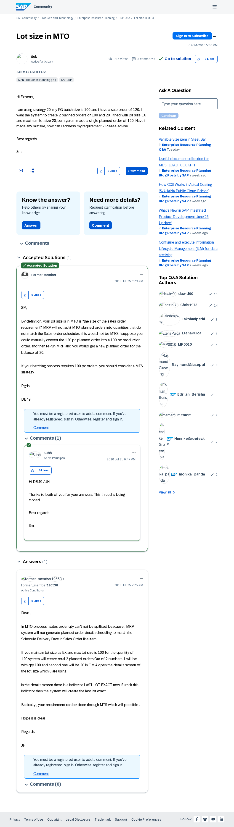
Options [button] (214, 36)
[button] (198, 59)
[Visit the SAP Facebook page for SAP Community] (197, 819)
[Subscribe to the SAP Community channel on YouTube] (213, 819)
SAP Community (26, 18)
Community (43, 6)
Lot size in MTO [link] (144, 18)
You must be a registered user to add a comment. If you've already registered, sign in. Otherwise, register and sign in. (80, 416)
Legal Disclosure (78, 819)
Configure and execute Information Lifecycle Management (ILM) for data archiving (188, 248)
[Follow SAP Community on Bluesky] (205, 819)
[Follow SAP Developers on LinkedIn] (221, 819)
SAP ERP (66, 79)
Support (121, 819)
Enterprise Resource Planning (96, 18)
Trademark (103, 819)
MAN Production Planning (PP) (37, 79)
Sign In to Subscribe (192, 36)
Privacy (15, 819)
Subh (35, 56)
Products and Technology (57, 18)
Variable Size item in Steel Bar (182, 139)
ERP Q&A (124, 18)
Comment (136, 171)
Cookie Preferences (146, 819)
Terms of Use (33, 819)
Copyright (54, 819)
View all (165, 492)
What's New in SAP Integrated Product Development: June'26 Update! (184, 216)
